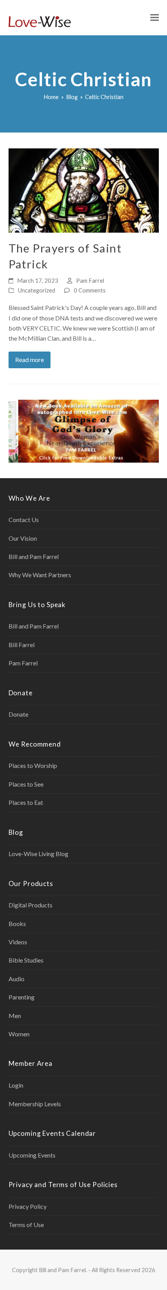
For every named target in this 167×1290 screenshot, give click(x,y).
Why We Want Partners (40, 574)
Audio (16, 978)
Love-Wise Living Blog (38, 853)
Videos (18, 941)
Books (17, 923)
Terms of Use (26, 1224)
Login (16, 1085)
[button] (154, 17)
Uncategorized (36, 290)
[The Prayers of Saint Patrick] (84, 189)
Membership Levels (35, 1103)
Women (19, 1034)
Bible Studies (26, 960)
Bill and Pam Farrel (34, 556)
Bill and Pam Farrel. (63, 1269)
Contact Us (24, 519)
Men (15, 1015)
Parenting (22, 997)
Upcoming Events (32, 1155)
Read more (29, 359)
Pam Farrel (90, 280)
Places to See (26, 784)
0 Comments (90, 290)
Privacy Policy (28, 1206)
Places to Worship (33, 765)
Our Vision (23, 538)
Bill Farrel (22, 644)
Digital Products (30, 905)
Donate (18, 714)
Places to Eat (26, 802)
